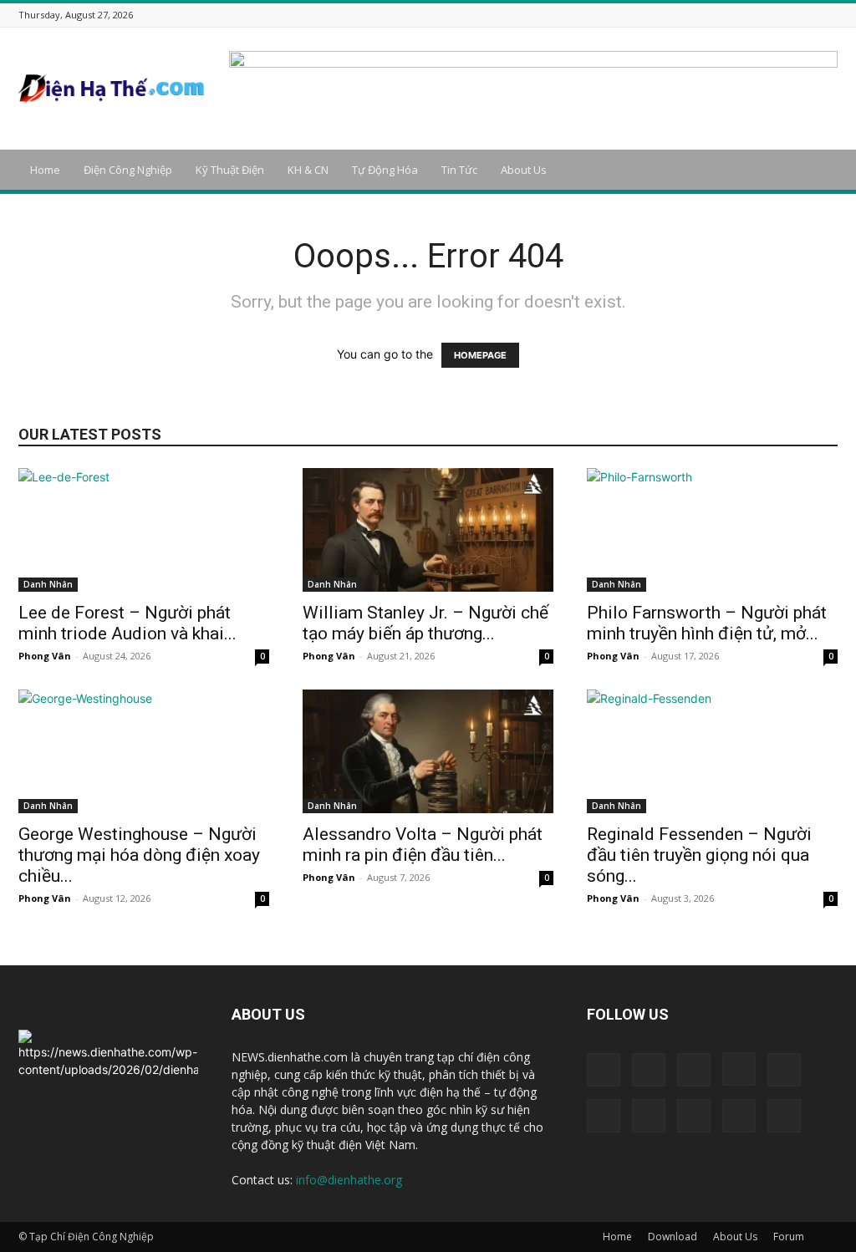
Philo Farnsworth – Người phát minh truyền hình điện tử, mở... (707, 623)
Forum (788, 1236)
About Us (524, 169)
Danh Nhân (48, 584)
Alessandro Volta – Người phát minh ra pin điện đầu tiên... (423, 844)
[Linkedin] (724, 14)
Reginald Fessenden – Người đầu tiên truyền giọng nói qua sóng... (699, 855)
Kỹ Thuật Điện (230, 169)
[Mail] (745, 14)
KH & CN (308, 169)
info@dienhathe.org (349, 1180)
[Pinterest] (766, 14)
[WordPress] (807, 14)
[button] (817, 171)
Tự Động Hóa (385, 169)
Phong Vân (44, 655)
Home (45, 169)
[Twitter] (786, 14)
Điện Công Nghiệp (128, 169)
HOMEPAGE (480, 355)
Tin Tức (459, 169)
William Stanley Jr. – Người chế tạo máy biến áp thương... (425, 623)
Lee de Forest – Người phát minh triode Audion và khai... (127, 623)
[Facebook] (661, 14)
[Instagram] (703, 14)
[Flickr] (682, 14)
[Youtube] (828, 14)
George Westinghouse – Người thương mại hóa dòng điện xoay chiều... (139, 855)
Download (672, 1236)
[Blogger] (640, 14)
